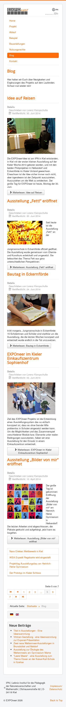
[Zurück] (17, 591)
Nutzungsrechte (17, 49)
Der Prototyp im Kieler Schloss (25, 572)
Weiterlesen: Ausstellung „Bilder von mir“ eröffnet (34, 540)
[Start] (10, 591)
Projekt (13, 26)
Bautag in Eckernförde (27, 274)
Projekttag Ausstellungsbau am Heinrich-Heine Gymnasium (30, 565)
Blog (11, 55)
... (41, 592)
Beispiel (13, 38)
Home (12, 20)
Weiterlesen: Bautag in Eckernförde (30, 345)
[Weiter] (16, 596)
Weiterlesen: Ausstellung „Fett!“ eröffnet (32, 267)
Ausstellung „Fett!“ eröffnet (32, 200)
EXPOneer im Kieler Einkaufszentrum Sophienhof (24, 358)
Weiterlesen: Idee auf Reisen (27, 192)
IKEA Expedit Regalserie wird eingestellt (30, 557)
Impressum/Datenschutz (55, 687)
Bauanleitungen (17, 43)
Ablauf (12, 32)
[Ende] (23, 596)
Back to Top (56, 700)
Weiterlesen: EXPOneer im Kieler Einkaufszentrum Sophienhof (34, 451)
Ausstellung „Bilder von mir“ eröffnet (33, 461)
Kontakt (13, 61)
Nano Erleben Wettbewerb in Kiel (26, 551)
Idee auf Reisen (21, 98)
